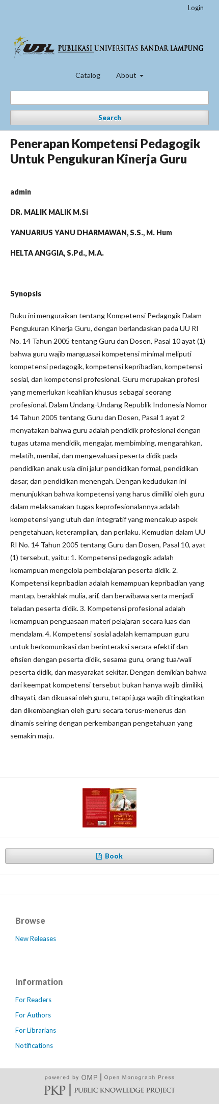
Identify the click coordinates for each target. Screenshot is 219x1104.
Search (109, 118)
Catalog (87, 75)
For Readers (33, 1000)
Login (196, 8)
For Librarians (35, 1030)
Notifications (34, 1045)
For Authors (33, 1015)
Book (113, 856)
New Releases (35, 938)
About (127, 75)
